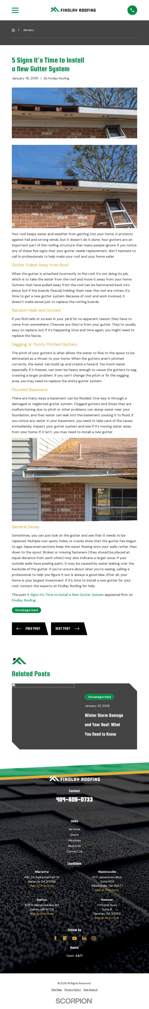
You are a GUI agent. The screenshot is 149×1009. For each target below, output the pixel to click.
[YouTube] (74, 938)
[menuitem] (56, 990)
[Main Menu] (15, 10)
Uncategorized (26, 610)
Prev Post (33, 628)
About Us (74, 846)
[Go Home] (13, 30)
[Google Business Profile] (65, 938)
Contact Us (74, 851)
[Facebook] (55, 938)
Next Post (62, 628)
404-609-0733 (74, 799)
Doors (74, 835)
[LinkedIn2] (84, 938)
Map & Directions (42, 886)
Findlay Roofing (24, 600)
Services (74, 829)
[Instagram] (94, 938)
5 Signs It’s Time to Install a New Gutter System (65, 595)
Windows (74, 840)
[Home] (73, 10)
